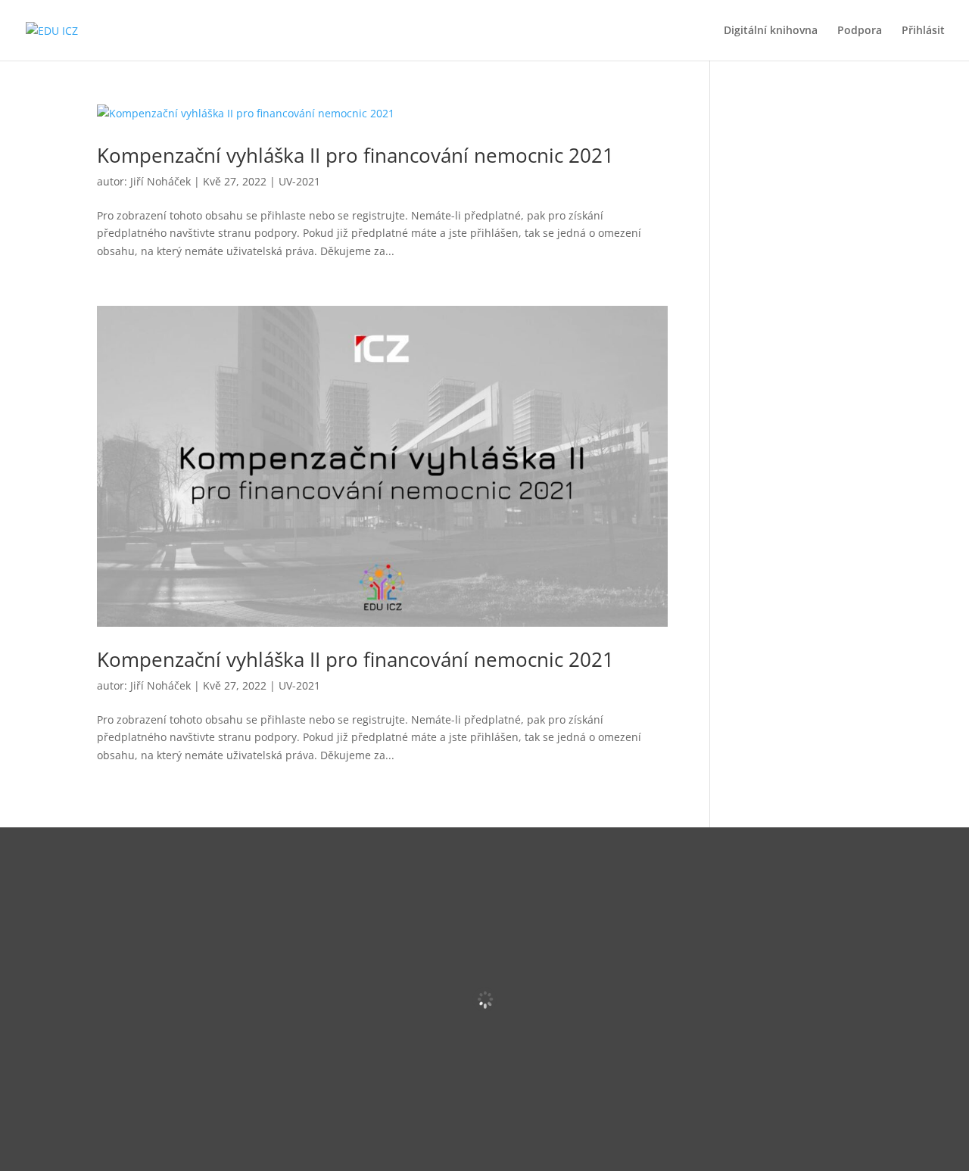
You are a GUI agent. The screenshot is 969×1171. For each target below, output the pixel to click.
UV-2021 (299, 181)
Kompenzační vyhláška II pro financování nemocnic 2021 (355, 155)
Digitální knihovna (771, 31)
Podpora (859, 31)
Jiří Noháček (160, 181)
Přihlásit (923, 31)
